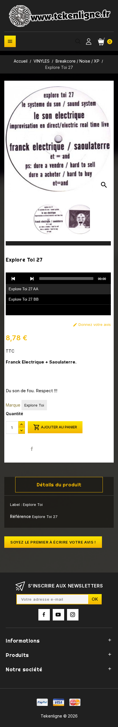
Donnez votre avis (92, 324)
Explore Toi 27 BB (24, 299)
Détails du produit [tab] (59, 485)
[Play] (22, 278)
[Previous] (13, 278)
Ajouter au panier (55, 427)
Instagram (72, 614)
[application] (58, 294)
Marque (13, 405)
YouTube (58, 614)
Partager (32, 449)
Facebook (44, 614)
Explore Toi (34, 405)
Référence (20, 516)
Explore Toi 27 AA (23, 289)
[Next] (32, 278)
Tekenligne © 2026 (59, 716)
